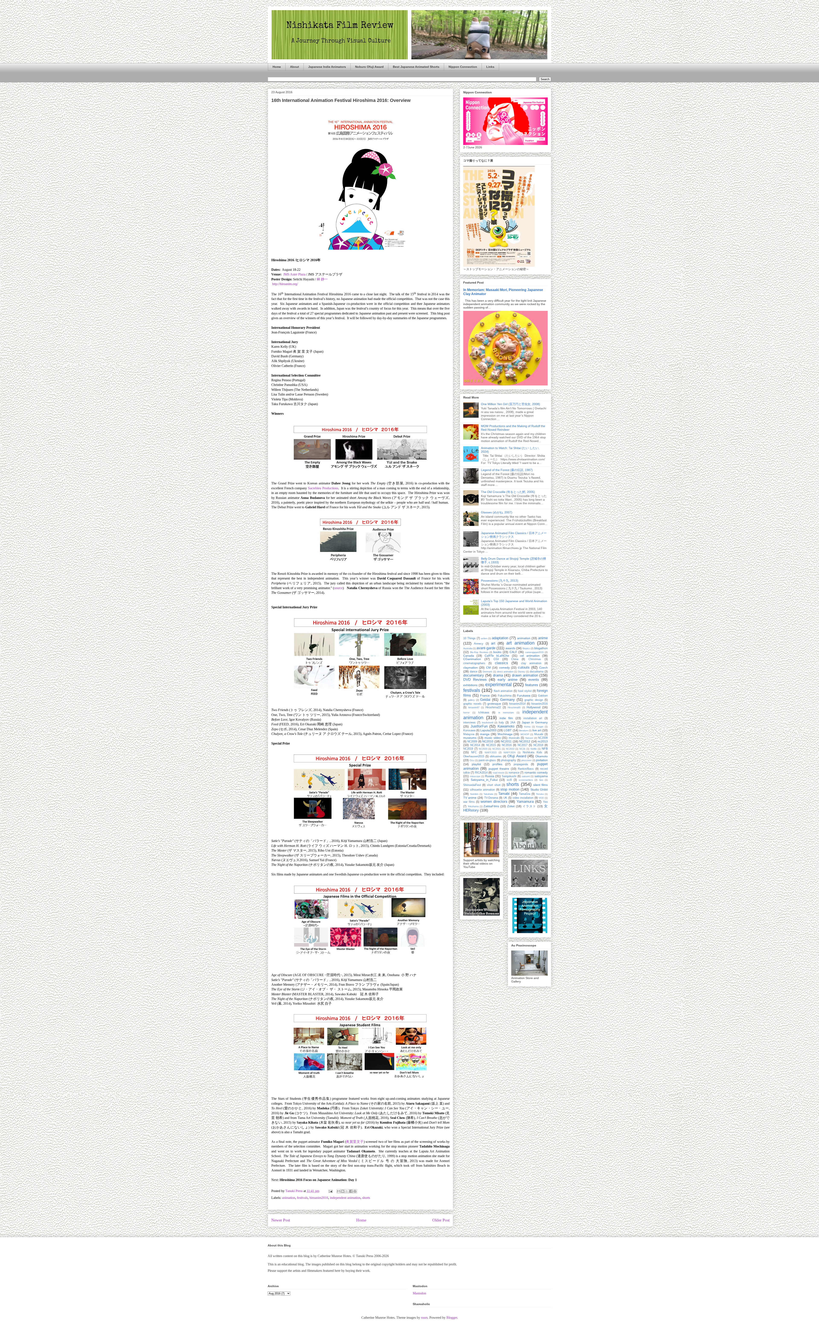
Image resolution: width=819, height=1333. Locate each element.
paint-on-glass (487, 760)
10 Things (469, 638)
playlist (476, 764)
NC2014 (475, 745)
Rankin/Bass (526, 768)
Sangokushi (509, 776)
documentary (473, 675)
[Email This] (339, 1191)
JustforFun (479, 726)
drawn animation (525, 675)
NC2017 (522, 745)
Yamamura (525, 802)
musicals (514, 737)
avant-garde (485, 648)
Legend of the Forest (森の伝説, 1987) (507, 470)
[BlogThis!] (343, 1191)
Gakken (543, 695)
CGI (496, 659)
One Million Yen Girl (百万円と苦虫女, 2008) (510, 404)
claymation (470, 667)
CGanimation (472, 659)
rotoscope (475, 776)
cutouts (524, 667)
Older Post (441, 1220)
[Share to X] (347, 1191)
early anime (507, 680)
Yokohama (473, 806)
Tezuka (540, 794)
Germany (507, 700)
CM (488, 667)
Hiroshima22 (493, 707)
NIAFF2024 (510, 752)
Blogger (451, 1317)
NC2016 (507, 745)
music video (492, 737)
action (484, 638)
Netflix (533, 749)
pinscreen (526, 760)
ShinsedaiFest (472, 785)
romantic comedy (536, 772)
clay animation (531, 663)
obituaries (496, 756)
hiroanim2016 (318, 1198)
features (531, 685)
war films (469, 801)
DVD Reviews (475, 680)
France (485, 695)
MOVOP (524, 734)
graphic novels (472, 703)
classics (501, 663)
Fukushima (504, 695)
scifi (509, 779)
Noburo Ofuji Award (369, 66)
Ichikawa (483, 712)
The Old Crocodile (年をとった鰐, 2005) (508, 492)
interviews (469, 722)
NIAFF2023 (491, 752)
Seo (541, 780)
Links (490, 66)
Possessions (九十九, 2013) (499, 580)
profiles (497, 764)
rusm (424, 1317)
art (493, 643)
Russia (489, 776)
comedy (504, 667)
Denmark (487, 671)
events (533, 680)
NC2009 (472, 741)
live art (536, 730)
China (514, 659)
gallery (471, 700)
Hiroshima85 (514, 707)
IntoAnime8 (487, 722)
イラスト (529, 806)
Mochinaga (505, 734)
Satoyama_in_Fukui (484, 779)
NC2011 (506, 741)
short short (494, 785)
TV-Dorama (491, 797)
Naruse (529, 738)
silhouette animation (482, 789)
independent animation (345, 1198)
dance (473, 671)
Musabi (538, 734)
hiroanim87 (473, 707)
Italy (501, 722)
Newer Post (280, 1220)
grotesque (494, 703)
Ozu (472, 760)
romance (514, 772)
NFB (545, 748)
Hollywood (533, 707)
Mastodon (419, 1293)
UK (505, 797)
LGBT (508, 730)
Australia (467, 648)
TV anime (469, 797)
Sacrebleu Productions (323, 488)
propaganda (521, 764)
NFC (474, 752)
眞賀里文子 (355, 1141)
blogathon (541, 648)
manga (484, 734)
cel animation (530, 655)
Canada (468, 655)
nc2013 (543, 741)
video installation (523, 797)
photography (508, 760)
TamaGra (524, 794)
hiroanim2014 (517, 703)
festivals (302, 1198)
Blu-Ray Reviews (479, 652)
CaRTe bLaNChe (497, 655)
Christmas (535, 659)
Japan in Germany (535, 722)
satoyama (541, 776)
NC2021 (496, 749)
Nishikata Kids (532, 752)
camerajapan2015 (534, 652)
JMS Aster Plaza (294, 274)
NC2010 (487, 741)
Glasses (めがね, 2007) (496, 512)
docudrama (536, 671)
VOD (541, 798)
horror (466, 712)
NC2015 (491, 745)
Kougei (539, 726)
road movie (498, 772)
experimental (498, 684)
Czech (543, 667)
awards (510, 648)
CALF (513, 652)
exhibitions (470, 685)
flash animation (503, 691)
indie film (506, 718)
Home (277, 66)
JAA (513, 722)
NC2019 (468, 748)
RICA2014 (481, 772)
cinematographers (474, 663)
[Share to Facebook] (351, 1191)
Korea (527, 726)
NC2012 (524, 741)
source (338, 588)
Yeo (545, 801)
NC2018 (538, 745)
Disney (521, 671)
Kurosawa (469, 730)
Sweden (474, 794)
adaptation (500, 638)
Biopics (526, 648)
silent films (540, 785)
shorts (366, 1198)
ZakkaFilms (491, 806)
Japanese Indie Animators (327, 66)
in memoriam (506, 712)
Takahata (488, 794)
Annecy (478, 643)
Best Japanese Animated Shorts (416, 66)
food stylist (525, 691)
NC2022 (510, 749)
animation (288, 1198)
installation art (532, 718)
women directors (494, 802)
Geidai (485, 700)
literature (523, 730)
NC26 (522, 749)
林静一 (322, 279)
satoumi (526, 776)
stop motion (509, 789)
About (294, 66)
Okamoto (541, 756)
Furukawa (523, 695)
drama (498, 675)
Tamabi (504, 794)
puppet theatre (499, 768)
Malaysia (468, 734)
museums (469, 737)
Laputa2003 (488, 730)
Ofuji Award (516, 756)
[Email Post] (330, 1191)
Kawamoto (506, 726)
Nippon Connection (463, 66)
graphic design (533, 699)
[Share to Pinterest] (355, 1191)
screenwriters (526, 780)
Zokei (511, 806)
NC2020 (483, 749)
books (497, 652)
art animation (520, 643)
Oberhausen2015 (473, 756)
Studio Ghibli (539, 789)
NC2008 (543, 737)
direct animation (505, 671)
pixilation (542, 760)
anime (543, 638)
